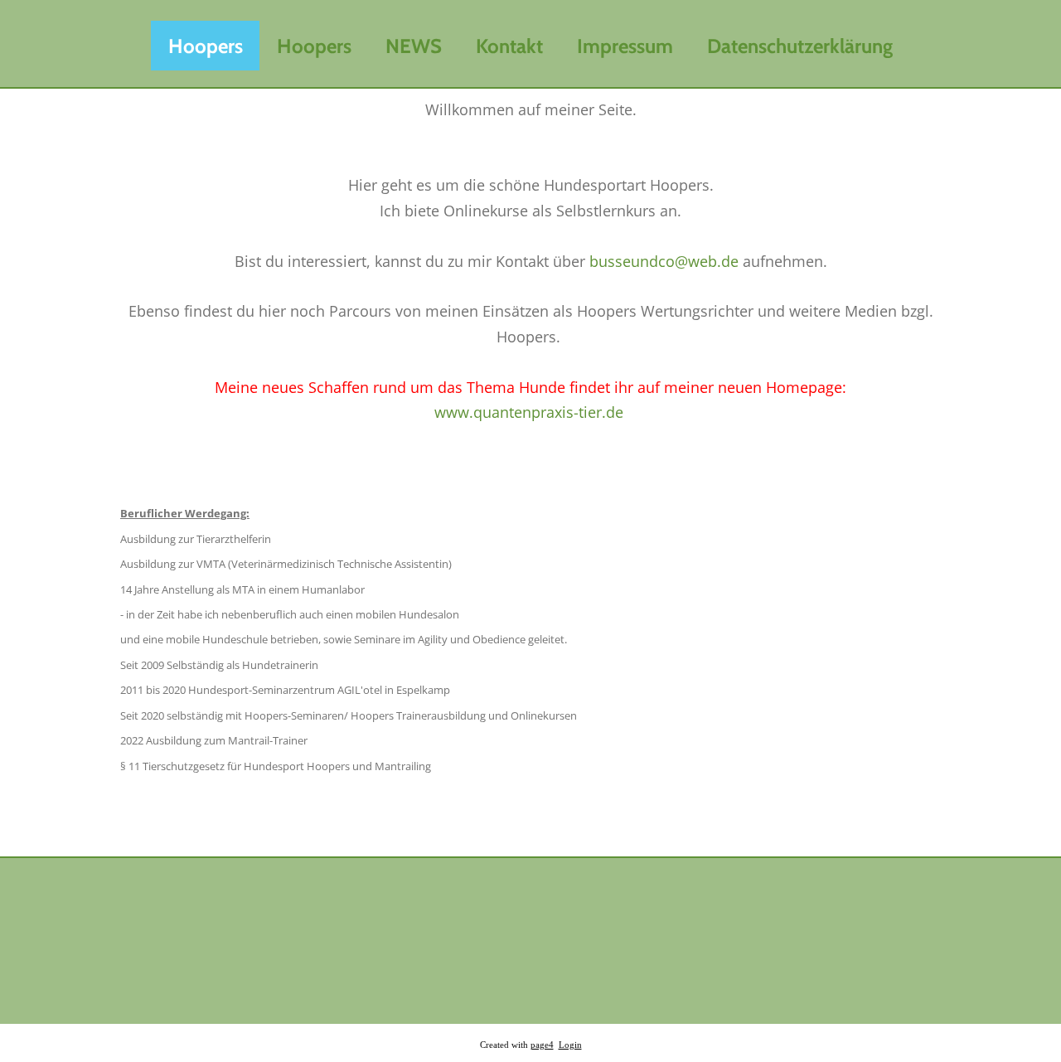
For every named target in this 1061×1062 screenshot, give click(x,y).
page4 (542, 1045)
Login (570, 1045)
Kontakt (509, 46)
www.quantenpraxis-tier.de (528, 412)
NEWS (413, 46)
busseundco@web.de (664, 261)
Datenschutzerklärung (800, 46)
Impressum (625, 46)
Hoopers (205, 46)
